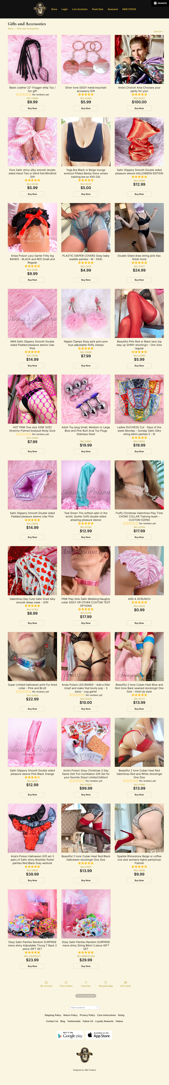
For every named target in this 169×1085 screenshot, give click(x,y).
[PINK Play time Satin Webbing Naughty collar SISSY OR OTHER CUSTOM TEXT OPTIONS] (86, 570)
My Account (46, 986)
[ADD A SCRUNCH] (139, 570)
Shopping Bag (106, 986)
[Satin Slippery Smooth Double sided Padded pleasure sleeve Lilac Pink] (32, 484)
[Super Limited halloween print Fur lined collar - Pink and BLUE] (32, 656)
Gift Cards (125, 986)
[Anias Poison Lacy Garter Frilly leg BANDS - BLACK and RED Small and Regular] (32, 227)
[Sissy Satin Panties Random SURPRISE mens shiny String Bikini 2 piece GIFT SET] (86, 913)
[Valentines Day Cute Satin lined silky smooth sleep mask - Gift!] (32, 570)
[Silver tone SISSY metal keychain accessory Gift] (86, 59)
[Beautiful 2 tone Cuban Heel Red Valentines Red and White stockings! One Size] (139, 742)
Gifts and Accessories (28, 28)
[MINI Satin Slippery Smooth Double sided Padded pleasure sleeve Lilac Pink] (32, 313)
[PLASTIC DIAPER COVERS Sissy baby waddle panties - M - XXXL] (86, 227)
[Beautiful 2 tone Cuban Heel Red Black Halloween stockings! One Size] (86, 828)
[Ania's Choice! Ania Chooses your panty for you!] (139, 59)
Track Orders (66, 986)
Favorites (85, 986)
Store (10, 28)
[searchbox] (84, 1007)
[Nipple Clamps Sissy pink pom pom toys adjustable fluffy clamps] (86, 313)
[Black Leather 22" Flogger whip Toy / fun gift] (32, 59)
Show (160, 3)
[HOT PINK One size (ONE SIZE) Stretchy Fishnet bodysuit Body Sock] (32, 399)
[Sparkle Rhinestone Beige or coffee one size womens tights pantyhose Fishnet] (139, 828)
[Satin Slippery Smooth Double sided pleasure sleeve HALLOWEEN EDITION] (139, 141)
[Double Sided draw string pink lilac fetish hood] (139, 227)
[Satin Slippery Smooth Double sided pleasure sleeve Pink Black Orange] (32, 742)
